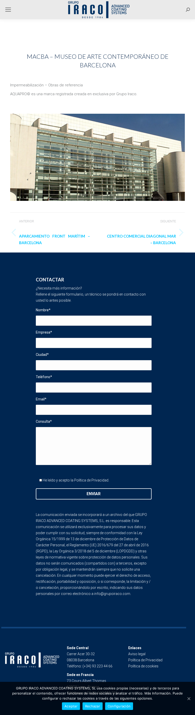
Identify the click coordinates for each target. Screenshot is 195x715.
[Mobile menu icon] (8, 10)
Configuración (119, 706)
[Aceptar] (188, 698)
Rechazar (92, 706)
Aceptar (70, 706)
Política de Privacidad (91, 480)
